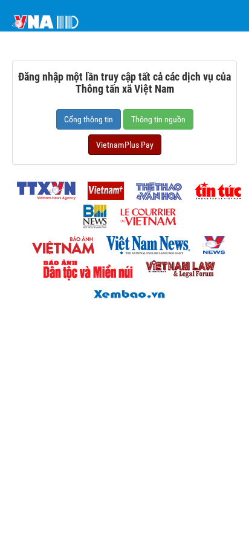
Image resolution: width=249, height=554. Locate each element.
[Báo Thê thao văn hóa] (154, 187)
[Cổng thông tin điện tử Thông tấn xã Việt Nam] (41, 187)
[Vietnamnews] (143, 242)
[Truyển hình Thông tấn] (210, 242)
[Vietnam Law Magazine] (175, 266)
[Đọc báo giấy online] (124, 292)
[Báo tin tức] (213, 187)
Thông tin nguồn (158, 119)
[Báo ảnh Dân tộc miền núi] (83, 266)
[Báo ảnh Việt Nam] (58, 242)
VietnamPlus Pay (125, 145)
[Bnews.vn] (90, 213)
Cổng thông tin (88, 119)
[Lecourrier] (143, 213)
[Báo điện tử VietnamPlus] (101, 187)
